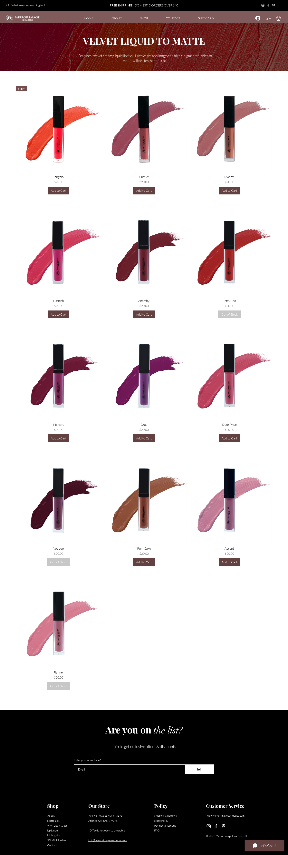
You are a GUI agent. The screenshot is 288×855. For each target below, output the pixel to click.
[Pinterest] (273, 5)
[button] (278, 18)
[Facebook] (268, 5)
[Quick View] (144, 129)
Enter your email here (87, 760)
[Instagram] (263, 5)
